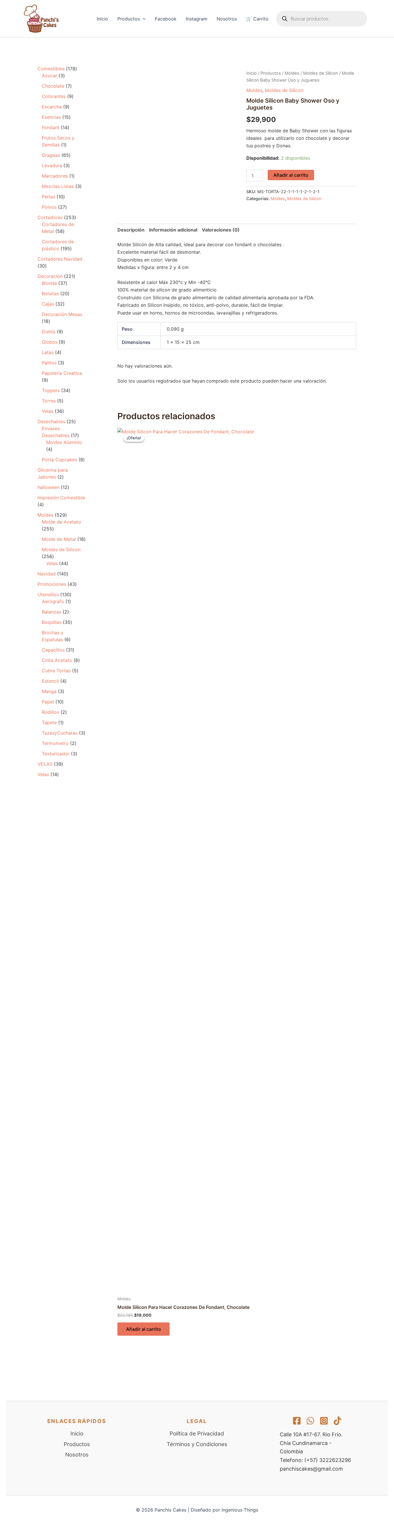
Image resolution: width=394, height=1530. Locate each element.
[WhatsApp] (310, 1420)
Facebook (166, 19)
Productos (128, 19)
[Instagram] (324, 1420)
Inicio (102, 19)
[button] (143, 18)
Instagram (196, 19)
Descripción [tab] (131, 230)
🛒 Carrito (257, 19)
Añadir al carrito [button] (143, 1329)
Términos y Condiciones (197, 1444)
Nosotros (227, 19)
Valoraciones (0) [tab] (221, 230)
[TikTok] (337, 1420)
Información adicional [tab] (173, 230)
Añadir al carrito (290, 175)
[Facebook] (296, 1420)
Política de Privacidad (197, 1433)
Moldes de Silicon (320, 73)
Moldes (292, 73)
